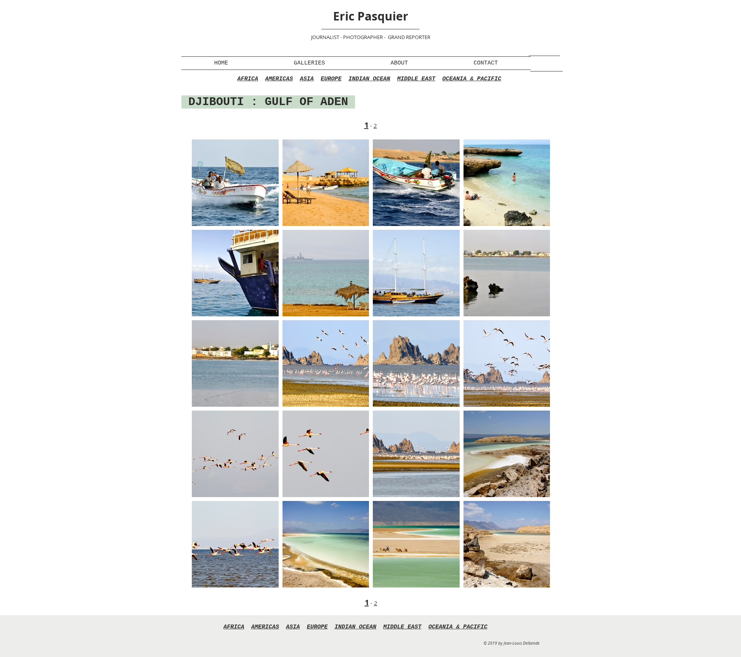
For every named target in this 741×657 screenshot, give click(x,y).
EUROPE (331, 79)
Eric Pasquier (370, 16)
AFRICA (247, 79)
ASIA (307, 79)
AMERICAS (279, 79)
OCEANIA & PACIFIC (471, 79)
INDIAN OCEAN (369, 79)
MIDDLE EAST (416, 79)
